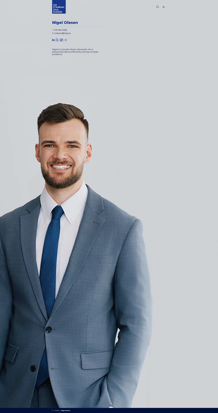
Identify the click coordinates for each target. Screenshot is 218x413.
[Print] (57, 40)
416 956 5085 (60, 30)
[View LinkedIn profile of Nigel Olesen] (53, 40)
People (57, 410)
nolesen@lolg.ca (62, 33)
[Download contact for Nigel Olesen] (61, 40)
